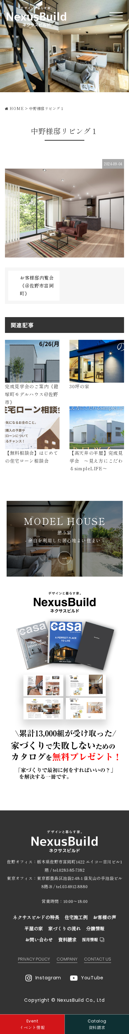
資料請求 (67, 939)
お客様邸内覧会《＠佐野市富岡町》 (37, 285)
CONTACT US (97, 959)
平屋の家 (33, 928)
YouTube (92, 977)
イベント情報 (32, 1024)
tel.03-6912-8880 (72, 886)
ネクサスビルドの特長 (36, 917)
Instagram (48, 977)
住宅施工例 (76, 917)
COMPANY (67, 959)
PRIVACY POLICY (34, 959)
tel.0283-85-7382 (69, 870)
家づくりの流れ (64, 928)
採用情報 (90, 939)
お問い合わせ (39, 939)
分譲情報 (95, 928)
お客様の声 (104, 917)
